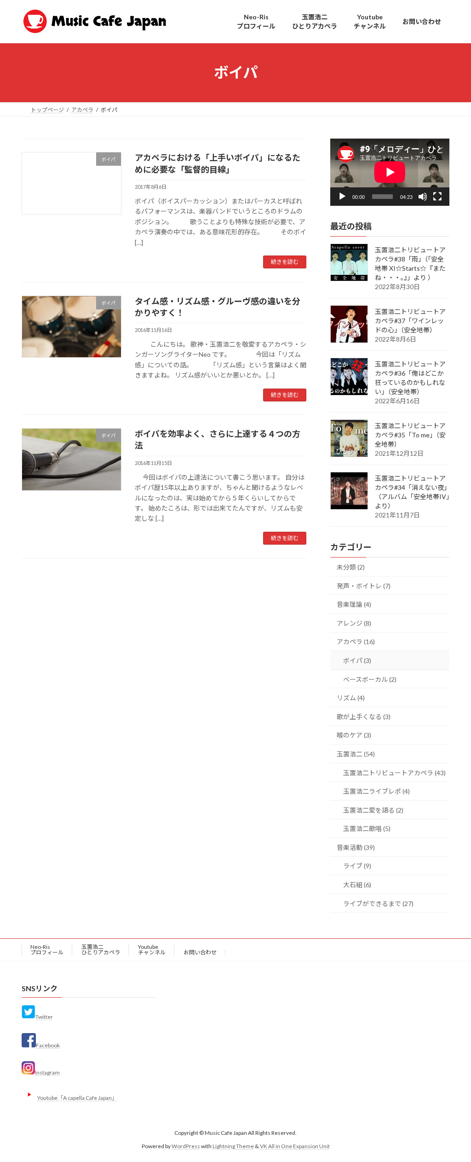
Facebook (48, 1045)
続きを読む (285, 261)
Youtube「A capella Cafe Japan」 (77, 1097)
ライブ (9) (357, 866)
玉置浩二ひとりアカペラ (100, 949)
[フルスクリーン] (437, 196)
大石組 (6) (357, 885)
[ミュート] (422, 196)
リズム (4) (351, 698)
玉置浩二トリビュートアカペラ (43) (394, 772)
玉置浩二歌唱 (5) (367, 828)
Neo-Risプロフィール (46, 949)
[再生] (342, 196)
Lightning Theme (233, 1146)
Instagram (47, 1072)
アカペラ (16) (356, 641)
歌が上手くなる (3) (364, 716)
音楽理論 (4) (354, 604)
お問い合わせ (200, 952)
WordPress (186, 1146)
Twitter (44, 1016)
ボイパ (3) (357, 660)
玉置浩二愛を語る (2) (373, 809)
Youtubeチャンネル (152, 949)
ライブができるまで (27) (378, 903)
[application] (389, 172)
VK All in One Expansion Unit (295, 1146)
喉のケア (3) (354, 735)
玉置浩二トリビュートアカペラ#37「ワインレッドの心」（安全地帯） (410, 321)
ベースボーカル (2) (369, 679)
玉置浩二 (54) (356, 754)
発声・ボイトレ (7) (364, 585)
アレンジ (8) (354, 623)
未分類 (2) (351, 567)
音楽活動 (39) (356, 847)
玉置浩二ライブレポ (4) (376, 791)
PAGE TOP (451, 1118)
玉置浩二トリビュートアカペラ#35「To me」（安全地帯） (410, 435)
